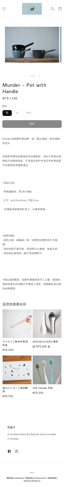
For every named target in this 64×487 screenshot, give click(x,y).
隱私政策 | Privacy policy (36, 478)
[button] (4, 8)
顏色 (4, 106)
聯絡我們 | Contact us (15, 478)
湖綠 (28, 113)
